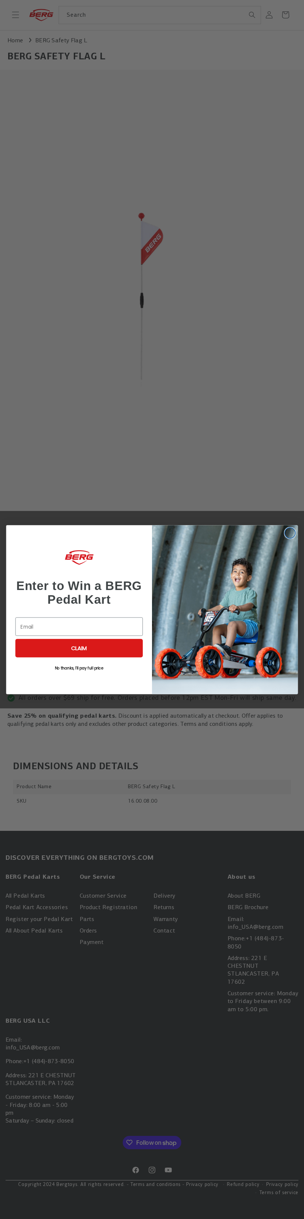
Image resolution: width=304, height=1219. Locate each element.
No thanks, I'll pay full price (79, 667)
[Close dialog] (290, 532)
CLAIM (79, 648)
